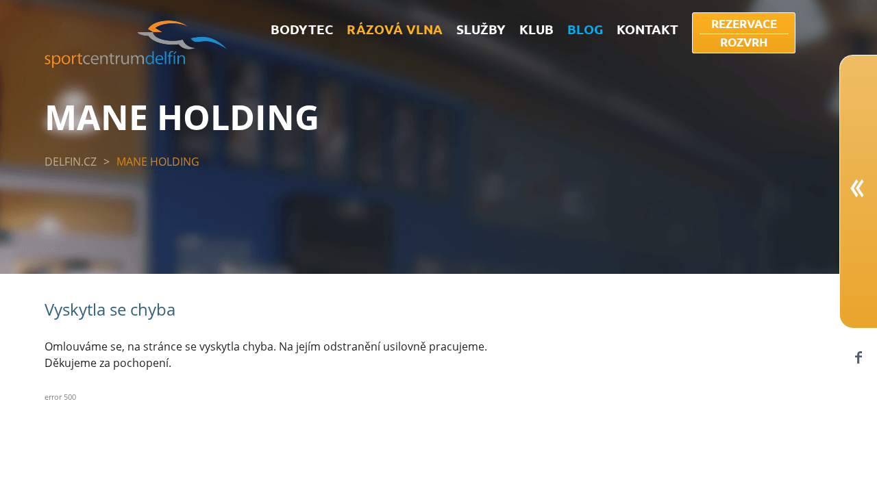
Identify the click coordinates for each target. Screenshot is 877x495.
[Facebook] (858, 357)
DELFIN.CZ (71, 161)
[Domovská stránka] (136, 63)
